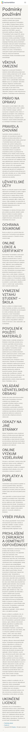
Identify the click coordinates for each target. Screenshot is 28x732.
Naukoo (14, 727)
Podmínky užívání (8, 723)
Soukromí (6, 725)
